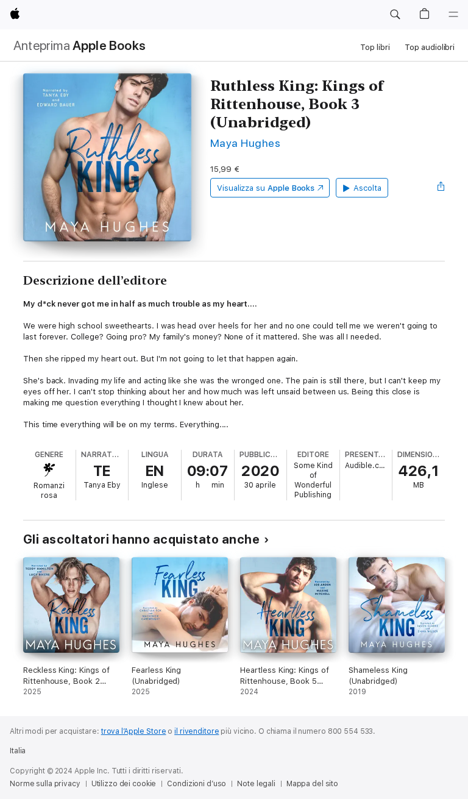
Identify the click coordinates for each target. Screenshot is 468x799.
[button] (395, 14)
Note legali (256, 783)
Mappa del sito (312, 783)
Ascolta (367, 188)
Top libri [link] (375, 47)
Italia (18, 751)
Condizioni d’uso (196, 783)
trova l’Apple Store (133, 731)
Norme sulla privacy (45, 783)
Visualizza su (265, 188)
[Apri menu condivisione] (441, 187)
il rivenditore (196, 731)
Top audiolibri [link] (430, 47)
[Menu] (453, 14)
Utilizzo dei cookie (124, 783)
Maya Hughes (245, 143)
